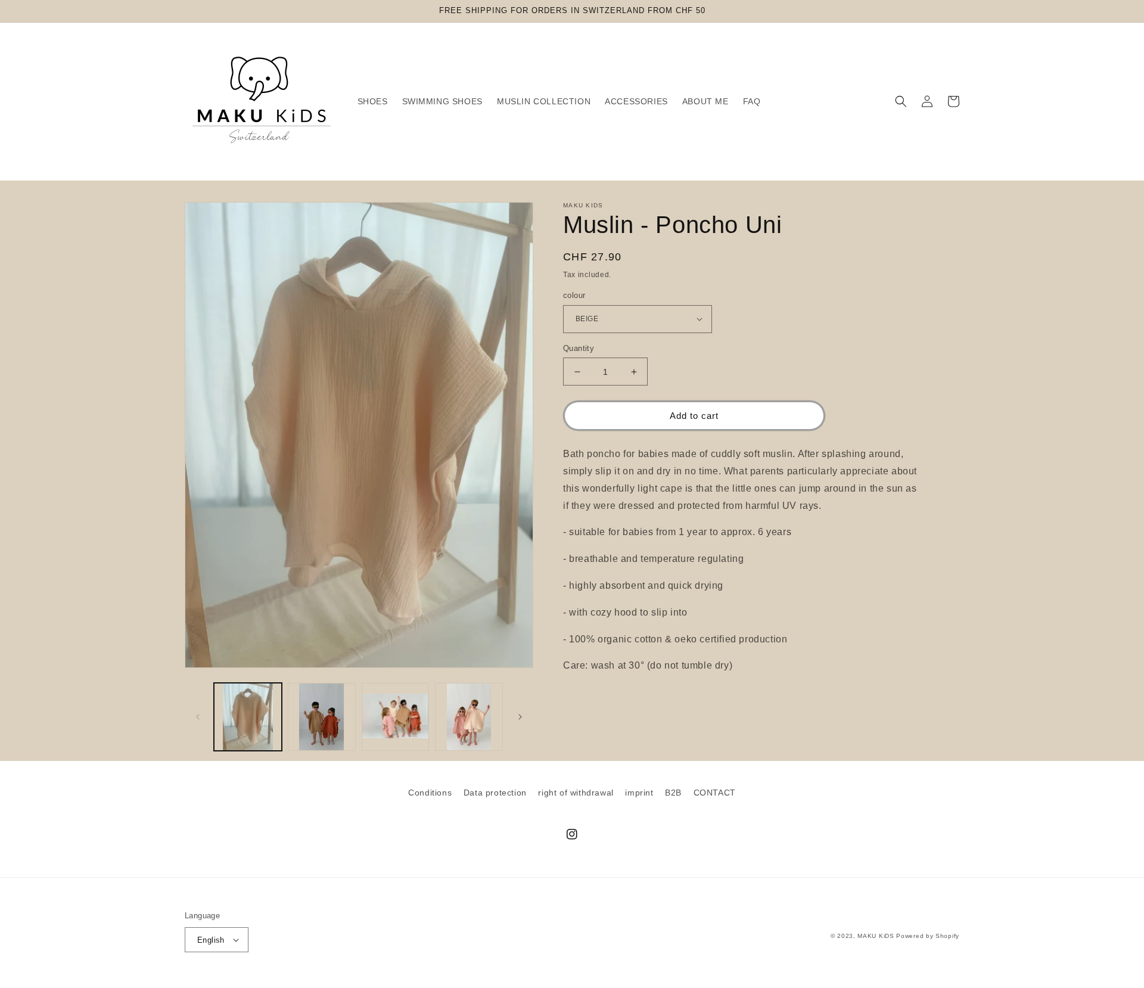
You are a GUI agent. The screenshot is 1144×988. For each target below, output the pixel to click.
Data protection (495, 792)
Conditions (430, 792)
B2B (673, 792)
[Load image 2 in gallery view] (322, 717)
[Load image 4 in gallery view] (469, 717)
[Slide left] (198, 717)
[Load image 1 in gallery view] (248, 717)
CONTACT (715, 792)
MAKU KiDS (875, 936)
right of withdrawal (575, 792)
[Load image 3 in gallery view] (396, 717)
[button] (901, 101)
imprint (639, 792)
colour (574, 295)
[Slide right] (520, 717)
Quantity (578, 348)
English (211, 940)
